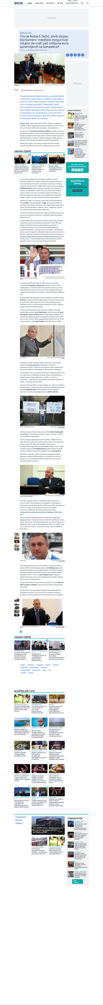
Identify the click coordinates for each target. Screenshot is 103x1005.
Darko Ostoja (36, 670)
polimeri (31, 672)
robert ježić (24, 667)
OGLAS (51, 18)
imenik (69, 0)
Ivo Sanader (39, 664)
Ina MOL (23, 664)
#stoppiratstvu (72, 3)
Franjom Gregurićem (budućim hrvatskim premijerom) (40, 236)
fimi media (55, 664)
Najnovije (50, 3)
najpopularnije (75, 818)
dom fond (23, 672)
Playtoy (75, 0)
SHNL (61, 3)
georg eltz (44, 667)
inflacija (19, 820)
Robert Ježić (24, 123)
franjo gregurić (25, 670)
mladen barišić (34, 667)
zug (50, 670)
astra (44, 670)
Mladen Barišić (34, 365)
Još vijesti (76, 881)
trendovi (19, 823)
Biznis (30, 3)
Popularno (39, 3)
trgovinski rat (21, 817)
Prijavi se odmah (77, 190)
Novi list (48, 664)
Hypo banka (31, 664)
